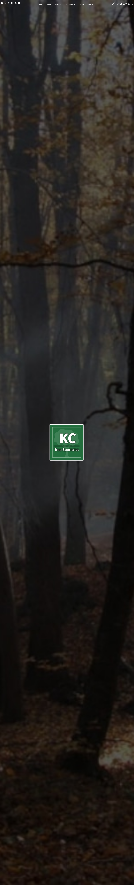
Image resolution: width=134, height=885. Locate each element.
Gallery (82, 4)
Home (41, 4)
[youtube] (19, 3)
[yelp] (16, 3)
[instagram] (9, 3)
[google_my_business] (5, 3)
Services (58, 4)
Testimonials (70, 4)
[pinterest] (12, 3)
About (49, 4)
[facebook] (2, 3)
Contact (91, 4)
